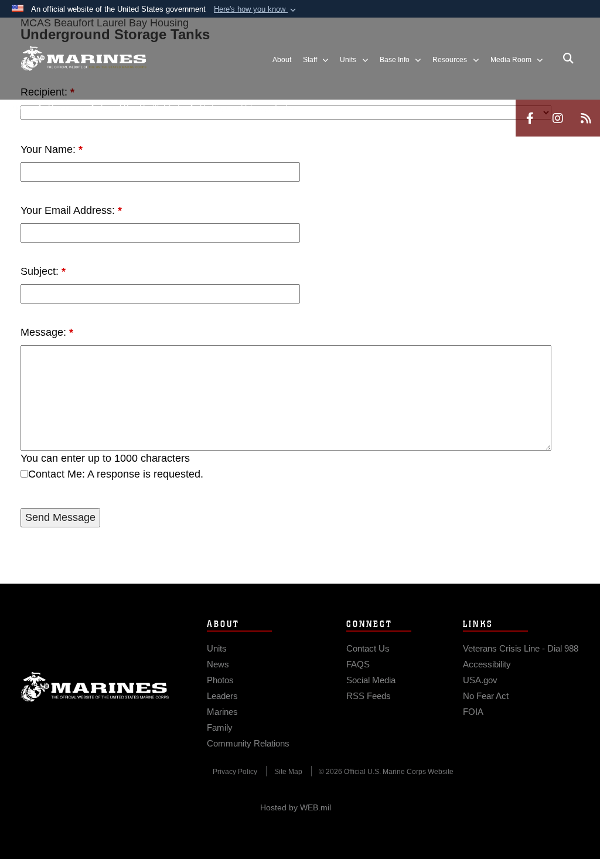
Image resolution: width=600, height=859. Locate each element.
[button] (256, 9)
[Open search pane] (568, 59)
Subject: (43, 271)
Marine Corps (95, 686)
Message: (47, 332)
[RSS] (586, 118)
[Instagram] (558, 118)
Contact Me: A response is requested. (115, 474)
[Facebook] (530, 118)
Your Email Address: (71, 210)
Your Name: (52, 149)
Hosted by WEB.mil (295, 807)
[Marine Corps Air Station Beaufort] (83, 58)
